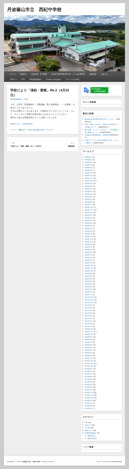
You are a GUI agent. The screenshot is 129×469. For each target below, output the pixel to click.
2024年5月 (88, 225)
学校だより (22, 130)
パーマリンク (48, 130)
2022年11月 (89, 268)
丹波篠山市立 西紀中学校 (34, 9)
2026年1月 (88, 173)
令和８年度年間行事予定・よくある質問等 (68, 74)
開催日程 (91, 438)
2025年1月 (88, 204)
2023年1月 (88, 263)
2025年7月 (88, 189)
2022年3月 (88, 289)
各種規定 (92, 74)
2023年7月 (88, 247)
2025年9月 (88, 183)
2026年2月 (88, 170)
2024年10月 (89, 212)
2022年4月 (88, 286)
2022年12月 (89, 265)
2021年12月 (89, 297)
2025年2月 (88, 202)
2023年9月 (88, 244)
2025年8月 (88, 186)
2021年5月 (88, 316)
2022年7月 (88, 278)
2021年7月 (88, 310)
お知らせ (104, 74)
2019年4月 (88, 382)
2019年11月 (89, 363)
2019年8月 (88, 371)
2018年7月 (88, 403)
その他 (87, 427)
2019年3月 (88, 384)
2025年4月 (88, 196)
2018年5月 (88, 405)
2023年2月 (88, 260)
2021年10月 (89, 302)
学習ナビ (13, 79)
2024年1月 (88, 233)
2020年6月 (88, 345)
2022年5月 (88, 284)
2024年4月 (88, 228)
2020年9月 (88, 337)
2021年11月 (89, 300)
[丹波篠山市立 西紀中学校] (64, 70)
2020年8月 (88, 339)
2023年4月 (88, 255)
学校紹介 (23, 74)
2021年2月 (88, 323)
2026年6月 (88, 159)
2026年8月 (88, 157)
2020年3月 (88, 352)
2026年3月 (88, 167)
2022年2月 (88, 292)
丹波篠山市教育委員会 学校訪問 (97, 135)
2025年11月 (89, 178)
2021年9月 (88, 305)
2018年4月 (88, 408)
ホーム (12, 74)
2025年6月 (88, 191)
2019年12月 (89, 360)
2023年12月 (89, 236)
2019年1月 (88, 389)
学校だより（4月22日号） (22, 123)
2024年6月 (88, 223)
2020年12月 (89, 329)
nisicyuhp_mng (38, 130)
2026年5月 (88, 162)
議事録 (90, 435)
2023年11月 (89, 239)
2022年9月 (88, 273)
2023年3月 (88, 257)
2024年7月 (88, 220)
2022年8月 (88, 276)
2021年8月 (88, 307)
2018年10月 (89, 398)
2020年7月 (88, 342)
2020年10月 (89, 334)
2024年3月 (88, 231)
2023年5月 (88, 252)
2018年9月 (88, 400)
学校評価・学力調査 (39, 74)
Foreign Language (53, 79)
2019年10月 (89, 366)
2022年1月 (88, 294)
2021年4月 (88, 318)
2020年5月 (88, 347)
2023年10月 (89, 241)
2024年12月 (89, 207)
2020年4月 (88, 350)
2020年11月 (89, 331)
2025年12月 (89, 175)
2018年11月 (89, 395)
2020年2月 (88, 355)
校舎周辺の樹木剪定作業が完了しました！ (100, 119)
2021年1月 (88, 326)
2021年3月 (88, 321)
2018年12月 (89, 392)
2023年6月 (88, 249)
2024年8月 (88, 218)
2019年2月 (88, 387)
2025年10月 (89, 180)
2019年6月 (88, 376)
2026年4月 (88, 165)
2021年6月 (88, 313)
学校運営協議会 (35, 79)
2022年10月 (89, 271)
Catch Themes (116, 461)
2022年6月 (88, 281)
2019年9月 (88, 368)
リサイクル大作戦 (72, 79)
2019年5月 (88, 379)
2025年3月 (88, 199)
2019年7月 (88, 374)
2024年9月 (88, 215)
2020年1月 (88, 358)
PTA (23, 79)
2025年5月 (88, 194)
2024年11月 (89, 210)
